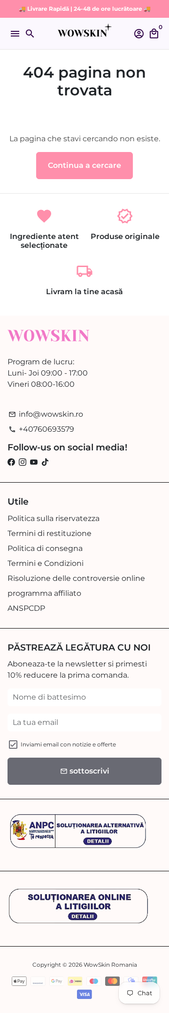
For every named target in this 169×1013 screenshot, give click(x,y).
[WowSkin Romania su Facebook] (11, 462)
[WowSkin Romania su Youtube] (34, 462)
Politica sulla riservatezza (54, 518)
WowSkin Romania (110, 964)
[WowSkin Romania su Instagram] (22, 462)
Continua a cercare (84, 165)
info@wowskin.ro (45, 414)
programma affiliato (44, 593)
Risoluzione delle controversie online (76, 578)
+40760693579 (41, 429)
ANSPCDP (26, 608)
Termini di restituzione (50, 533)
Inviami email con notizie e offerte (68, 744)
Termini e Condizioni (46, 563)
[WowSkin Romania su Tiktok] (45, 462)
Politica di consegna (45, 548)
